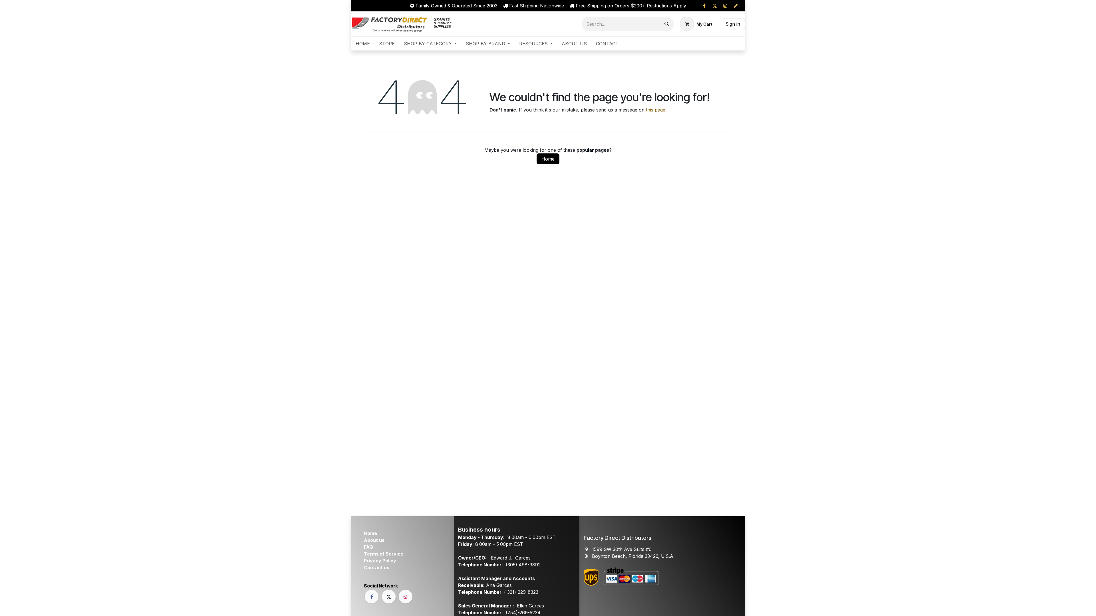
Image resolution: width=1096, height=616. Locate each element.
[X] (714, 5)
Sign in (733, 24)
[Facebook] (704, 5)
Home (548, 159)
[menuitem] (362, 43)
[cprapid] (735, 5)
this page (655, 110)
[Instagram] (725, 5)
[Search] (667, 24)
